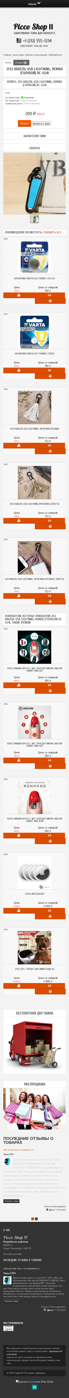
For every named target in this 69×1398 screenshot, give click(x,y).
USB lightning (55, 54)
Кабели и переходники (36, 54)
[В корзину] (50, 301)
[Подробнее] (49, 295)
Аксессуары (18, 54)
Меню (32, 4)
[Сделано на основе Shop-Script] (34, 1381)
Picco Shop (33, 26)
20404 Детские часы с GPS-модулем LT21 (18, 1150)
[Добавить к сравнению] (18, 295)
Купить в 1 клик (41, 123)
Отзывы (20, 62)
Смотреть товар (11, 1201)
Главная (7, 54)
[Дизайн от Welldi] (34, 1386)
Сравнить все (52, 232)
